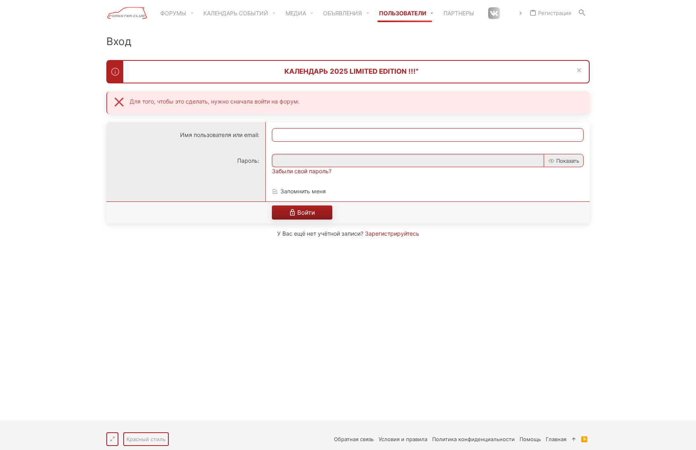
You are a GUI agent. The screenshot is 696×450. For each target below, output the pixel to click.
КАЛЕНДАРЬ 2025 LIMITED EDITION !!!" (351, 71)
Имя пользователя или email (219, 134)
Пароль (247, 160)
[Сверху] (574, 439)
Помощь (530, 439)
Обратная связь (354, 439)
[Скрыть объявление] (578, 71)
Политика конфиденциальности (473, 439)
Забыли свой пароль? (301, 171)
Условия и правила (403, 439)
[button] (192, 13)
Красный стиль (146, 439)
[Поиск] (582, 13)
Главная (556, 439)
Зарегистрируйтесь (392, 233)
